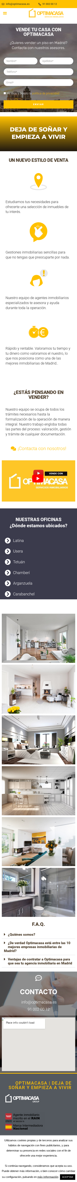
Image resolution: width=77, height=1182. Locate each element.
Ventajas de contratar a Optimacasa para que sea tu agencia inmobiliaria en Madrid (40, 961)
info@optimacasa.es (38, 1002)
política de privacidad (45, 93)
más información (47, 1176)
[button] (5, 13)
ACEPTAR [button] (67, 1177)
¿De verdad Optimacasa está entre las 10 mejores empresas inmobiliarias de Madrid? (37, 947)
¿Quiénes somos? (21, 934)
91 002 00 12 (39, 1009)
